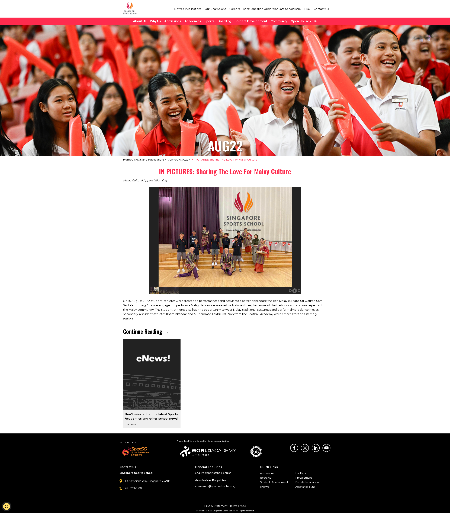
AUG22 (183, 159)
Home (127, 159)
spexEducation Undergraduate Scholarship (272, 9)
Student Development (251, 21)
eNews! (264, 486)
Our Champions (215, 9)
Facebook (294, 448)
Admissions (172, 21)
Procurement (303, 477)
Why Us (155, 21)
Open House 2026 (304, 21)
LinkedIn (316, 448)
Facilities (300, 473)
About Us (139, 21)
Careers (234, 9)
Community (279, 21)
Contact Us (321, 9)
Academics (193, 21)
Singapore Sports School (131, 9)
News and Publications (149, 159)
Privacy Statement (216, 506)
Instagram (305, 448)
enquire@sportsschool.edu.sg (213, 473)
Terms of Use (238, 506)
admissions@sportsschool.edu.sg (215, 486)
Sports (209, 21)
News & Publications (187, 9)
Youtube (326, 448)
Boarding (224, 21)
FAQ (307, 9)
